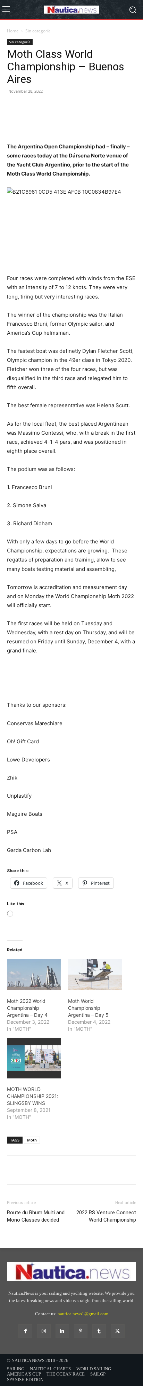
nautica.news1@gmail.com (83, 1313)
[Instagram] (44, 1331)
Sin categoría (38, 31)
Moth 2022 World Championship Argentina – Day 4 (27, 1008)
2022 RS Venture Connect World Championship (106, 1216)
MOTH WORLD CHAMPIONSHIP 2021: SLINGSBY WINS (32, 1096)
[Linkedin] (62, 1331)
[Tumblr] (99, 1331)
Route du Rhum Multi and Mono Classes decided (36, 1216)
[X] (30, 117)
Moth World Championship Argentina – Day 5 (88, 1008)
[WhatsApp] (62, 117)
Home (13, 31)
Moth (32, 1140)
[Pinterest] (46, 117)
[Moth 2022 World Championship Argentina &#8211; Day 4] (34, 974)
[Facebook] (14, 117)
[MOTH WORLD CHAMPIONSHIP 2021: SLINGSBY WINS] (34, 1058)
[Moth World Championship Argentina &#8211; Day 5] (95, 974)
